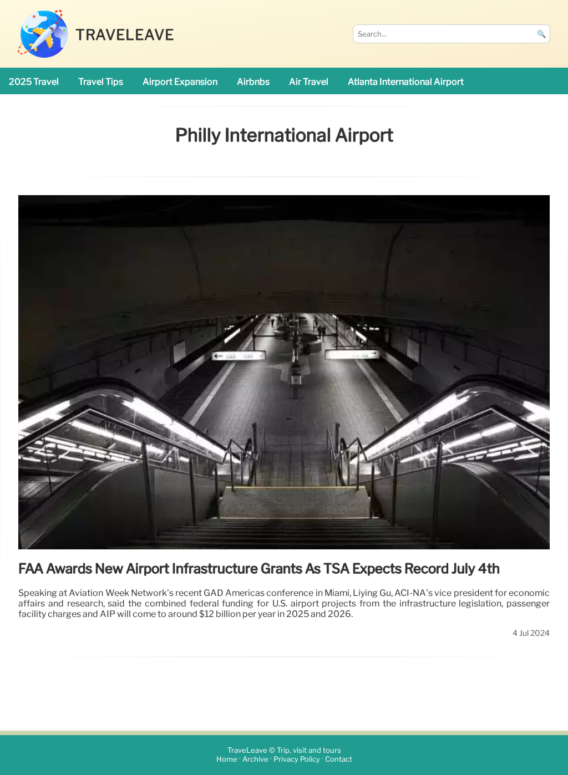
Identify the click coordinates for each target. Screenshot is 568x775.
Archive (255, 760)
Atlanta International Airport (406, 82)
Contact (338, 760)
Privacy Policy (296, 760)
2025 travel (34, 82)
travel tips (100, 82)
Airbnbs (253, 82)
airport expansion (180, 82)
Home (226, 760)
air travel (308, 82)
